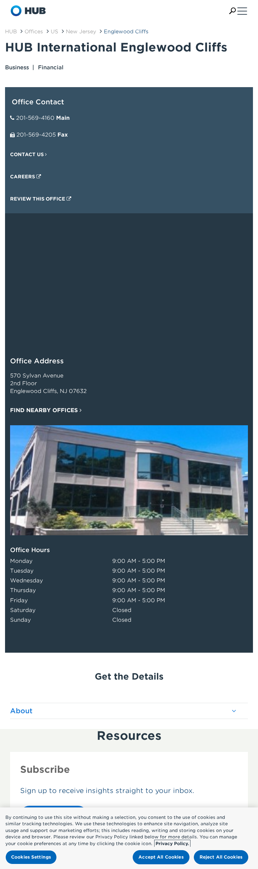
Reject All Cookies (221, 857)
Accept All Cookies (160, 857)
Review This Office (38, 199)
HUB (11, 32)
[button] (232, 10)
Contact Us (27, 154)
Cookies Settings (31, 857)
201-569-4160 (35, 118)
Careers (23, 176)
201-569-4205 (36, 135)
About (21, 711)
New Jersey (81, 32)
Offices (34, 32)
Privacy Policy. (172, 843)
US (54, 32)
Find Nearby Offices (45, 410)
